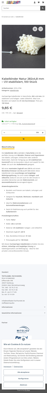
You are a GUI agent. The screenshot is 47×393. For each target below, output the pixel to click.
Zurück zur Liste (8, 17)
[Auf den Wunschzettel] (40, 29)
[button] (35, 2)
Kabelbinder (14, 90)
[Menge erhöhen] (42, 132)
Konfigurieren (23, 378)
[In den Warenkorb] (3, 23)
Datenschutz (18, 366)
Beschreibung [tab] (8, 147)
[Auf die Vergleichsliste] (35, 29)
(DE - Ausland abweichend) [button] (27, 124)
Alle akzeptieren (23, 372)
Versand (20, 113)
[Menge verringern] (4, 132)
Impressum (7, 366)
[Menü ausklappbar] (3, 1)
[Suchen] (42, 8)
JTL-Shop (27, 390)
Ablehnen (23, 385)
